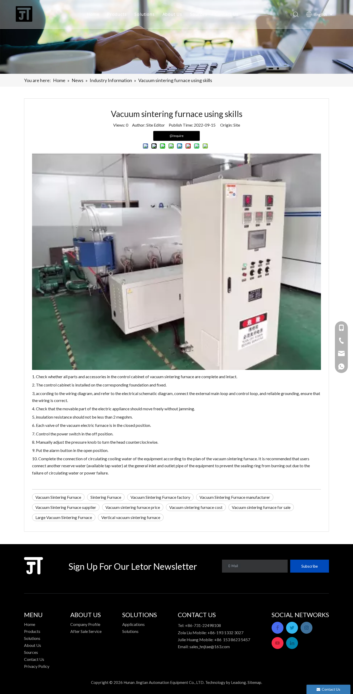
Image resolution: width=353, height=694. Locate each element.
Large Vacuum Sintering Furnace (63, 517)
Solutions (144, 14)
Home (93, 14)
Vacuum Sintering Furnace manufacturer (234, 497)
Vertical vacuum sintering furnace (130, 517)
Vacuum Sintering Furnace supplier (65, 507)
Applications (133, 624)
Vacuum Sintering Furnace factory (160, 497)
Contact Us (227, 14)
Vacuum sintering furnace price (132, 507)
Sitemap (254, 682)
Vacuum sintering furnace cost (195, 507)
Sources (198, 14)
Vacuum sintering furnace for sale (261, 507)
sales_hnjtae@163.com (209, 646)
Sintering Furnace (105, 497)
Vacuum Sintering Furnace (58, 497)
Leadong (238, 682)
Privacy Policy (36, 666)
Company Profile (85, 624)
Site (236, 124)
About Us (172, 14)
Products (117, 14)
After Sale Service (86, 631)
